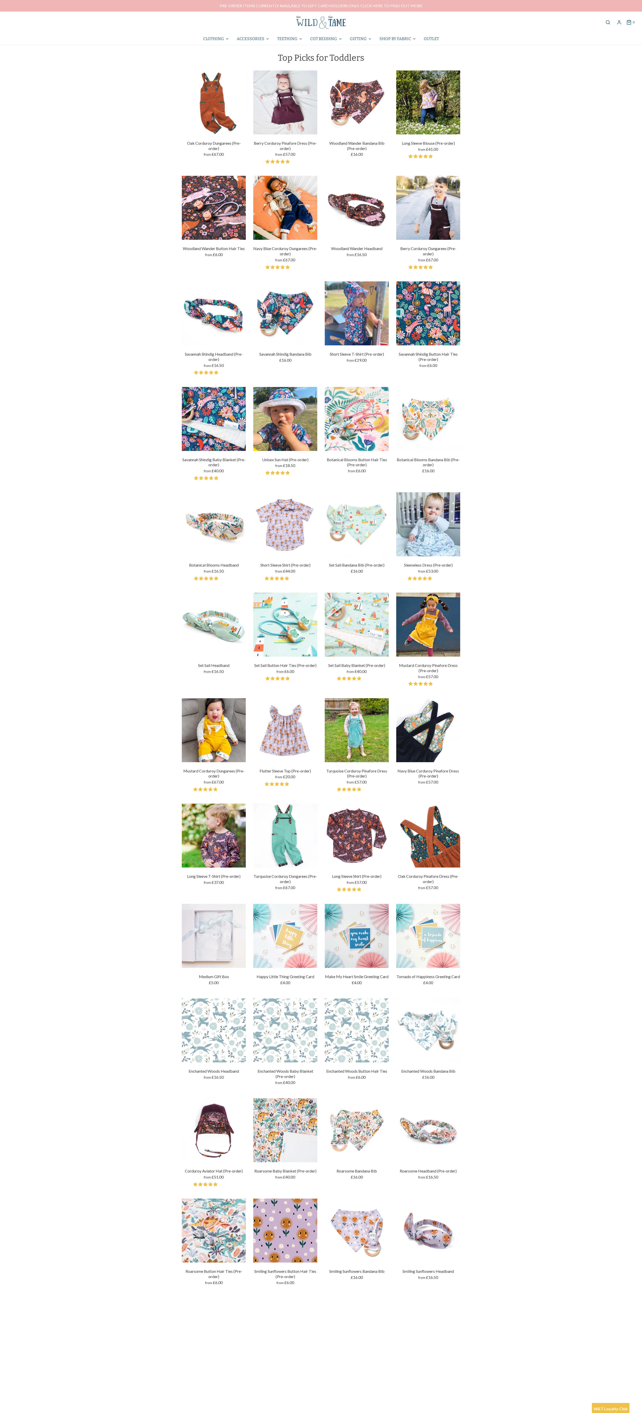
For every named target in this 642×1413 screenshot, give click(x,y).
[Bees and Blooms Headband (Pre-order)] (428, 1330)
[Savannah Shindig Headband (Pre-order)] (214, 313)
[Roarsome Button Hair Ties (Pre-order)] (214, 1231)
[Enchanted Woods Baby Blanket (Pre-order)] (285, 1030)
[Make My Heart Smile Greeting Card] (357, 936)
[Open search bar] (607, 22)
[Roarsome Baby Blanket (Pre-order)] (285, 1130)
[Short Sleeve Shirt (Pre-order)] (285, 524)
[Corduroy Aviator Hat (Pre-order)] (214, 1130)
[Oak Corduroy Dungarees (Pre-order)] (214, 102)
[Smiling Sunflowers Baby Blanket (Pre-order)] (214, 1330)
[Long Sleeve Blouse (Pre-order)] (428, 102)
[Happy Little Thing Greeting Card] (285, 936)
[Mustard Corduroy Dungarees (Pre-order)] (214, 730)
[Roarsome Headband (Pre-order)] (428, 1130)
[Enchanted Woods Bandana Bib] (428, 1030)
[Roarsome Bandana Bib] (357, 1130)
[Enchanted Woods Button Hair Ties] (357, 1030)
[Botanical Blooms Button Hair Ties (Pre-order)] (357, 419)
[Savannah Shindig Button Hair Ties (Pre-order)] (428, 313)
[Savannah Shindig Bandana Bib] (285, 313)
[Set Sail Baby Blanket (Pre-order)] (357, 625)
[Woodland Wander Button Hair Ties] (214, 208)
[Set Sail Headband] (214, 625)
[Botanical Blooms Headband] (214, 524)
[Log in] (619, 22)
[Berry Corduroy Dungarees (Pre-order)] (428, 208)
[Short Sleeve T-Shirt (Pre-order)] (357, 313)
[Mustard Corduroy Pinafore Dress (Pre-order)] (428, 625)
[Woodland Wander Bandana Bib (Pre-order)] (357, 102)
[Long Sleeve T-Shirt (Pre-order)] (214, 836)
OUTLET (431, 38)
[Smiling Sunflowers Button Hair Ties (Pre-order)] (285, 1231)
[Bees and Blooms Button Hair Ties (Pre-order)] (285, 1330)
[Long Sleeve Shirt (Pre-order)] (357, 836)
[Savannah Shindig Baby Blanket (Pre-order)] (214, 419)
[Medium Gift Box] (214, 936)
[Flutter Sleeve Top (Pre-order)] (285, 730)
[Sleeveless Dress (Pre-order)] (428, 524)
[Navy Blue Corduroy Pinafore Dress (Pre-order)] (428, 730)
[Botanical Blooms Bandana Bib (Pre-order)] (428, 419)
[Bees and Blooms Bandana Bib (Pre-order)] (357, 1330)
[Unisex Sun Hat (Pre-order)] (285, 419)
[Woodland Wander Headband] (357, 208)
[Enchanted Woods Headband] (214, 1030)
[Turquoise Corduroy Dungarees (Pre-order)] (285, 836)
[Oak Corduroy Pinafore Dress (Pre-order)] (428, 836)
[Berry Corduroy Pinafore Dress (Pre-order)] (285, 102)
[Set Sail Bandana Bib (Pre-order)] (357, 524)
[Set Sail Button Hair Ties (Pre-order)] (285, 625)
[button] (278, 161)
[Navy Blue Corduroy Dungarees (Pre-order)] (285, 208)
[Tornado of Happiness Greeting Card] (428, 936)
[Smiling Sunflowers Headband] (428, 1231)
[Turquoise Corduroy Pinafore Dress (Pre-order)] (357, 730)
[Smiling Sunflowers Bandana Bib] (357, 1231)
